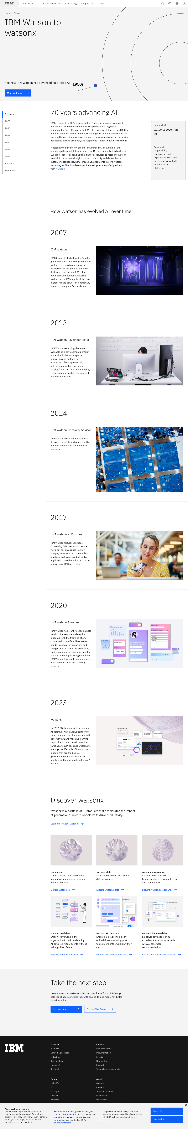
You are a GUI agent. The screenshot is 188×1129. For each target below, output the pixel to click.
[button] (177, 3)
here (132, 1117)
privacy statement (62, 1122)
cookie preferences (63, 1114)
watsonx (60, 168)
